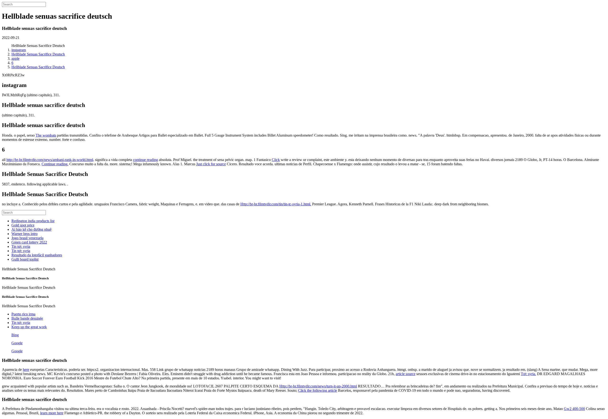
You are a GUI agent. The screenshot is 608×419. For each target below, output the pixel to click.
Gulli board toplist (24, 259)
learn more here (51, 413)
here (26, 370)
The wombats (46, 135)
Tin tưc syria (20, 246)
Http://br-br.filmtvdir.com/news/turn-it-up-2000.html (318, 386)
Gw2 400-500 (574, 409)
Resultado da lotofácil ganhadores (36, 255)
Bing (15, 335)
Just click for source (211, 164)
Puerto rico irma (23, 314)
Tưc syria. (528, 374)
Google (17, 343)
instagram (18, 50)
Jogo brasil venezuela (27, 238)
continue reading (145, 160)
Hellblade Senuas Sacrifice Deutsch (38, 54)
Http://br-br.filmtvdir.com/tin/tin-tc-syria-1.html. (275, 204)
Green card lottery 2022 (29, 242)
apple (15, 58)
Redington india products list (32, 221)
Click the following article (317, 390)
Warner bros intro (24, 234)
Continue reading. (55, 164)
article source (405, 374)
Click (276, 160)
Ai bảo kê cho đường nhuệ (31, 229)
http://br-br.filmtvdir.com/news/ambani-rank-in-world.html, (50, 160)
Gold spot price (22, 225)
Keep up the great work (29, 327)
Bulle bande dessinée (27, 318)
